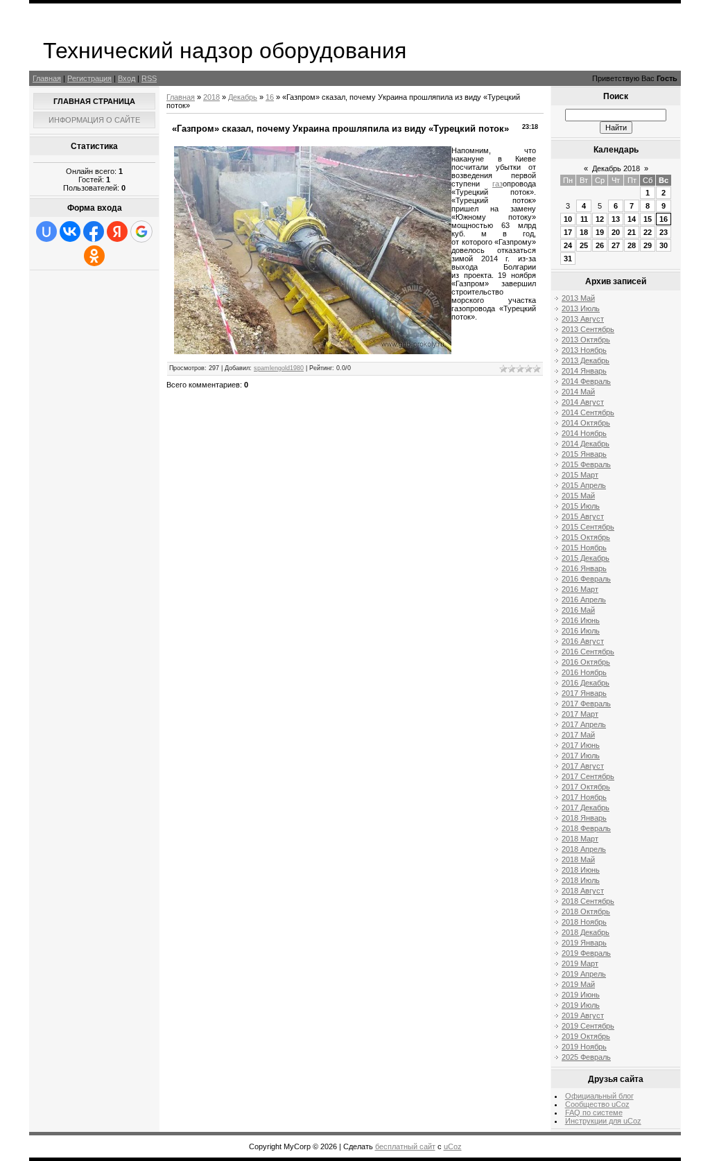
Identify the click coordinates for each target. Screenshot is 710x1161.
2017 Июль (581, 755)
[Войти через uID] (46, 231)
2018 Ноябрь (584, 922)
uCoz (453, 1146)
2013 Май (578, 298)
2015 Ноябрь (584, 547)
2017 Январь (584, 693)
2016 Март (580, 589)
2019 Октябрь (586, 1036)
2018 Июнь (581, 870)
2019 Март (580, 963)
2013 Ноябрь (584, 350)
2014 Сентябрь (588, 412)
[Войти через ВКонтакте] (70, 231)
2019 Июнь (581, 994)
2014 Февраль (586, 381)
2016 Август (583, 641)
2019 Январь (584, 943)
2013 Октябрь (586, 339)
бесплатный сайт (405, 1146)
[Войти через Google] (141, 231)
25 (584, 245)
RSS (149, 78)
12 (600, 219)
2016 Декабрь (585, 683)
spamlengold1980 (279, 368)
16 (270, 97)
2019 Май (578, 984)
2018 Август (583, 891)
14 (631, 219)
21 (631, 232)
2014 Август (583, 402)
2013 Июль (581, 308)
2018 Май (578, 859)
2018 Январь (584, 818)
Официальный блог (599, 1096)
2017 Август (583, 766)
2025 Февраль (586, 1057)
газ (497, 184)
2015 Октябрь (586, 537)
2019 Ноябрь (584, 1046)
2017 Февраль (586, 703)
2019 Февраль (586, 953)
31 (568, 258)
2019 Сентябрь (588, 1026)
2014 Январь (584, 371)
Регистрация (89, 78)
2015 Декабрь (585, 558)
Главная (47, 78)
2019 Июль (581, 1005)
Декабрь (242, 97)
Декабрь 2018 (616, 168)
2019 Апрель (584, 974)
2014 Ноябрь (584, 433)
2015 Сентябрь (588, 527)
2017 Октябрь (586, 787)
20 (616, 232)
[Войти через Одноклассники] (94, 255)
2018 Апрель (584, 849)
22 (647, 232)
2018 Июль (581, 880)
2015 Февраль (586, 464)
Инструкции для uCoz (603, 1121)
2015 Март (580, 475)
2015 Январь (584, 454)
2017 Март (580, 714)
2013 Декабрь (585, 360)
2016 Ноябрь (584, 672)
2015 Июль (581, 506)
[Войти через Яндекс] (117, 231)
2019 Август (583, 1015)
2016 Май (578, 610)
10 (568, 219)
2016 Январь (584, 568)
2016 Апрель (584, 599)
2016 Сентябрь (588, 651)
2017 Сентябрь (588, 776)
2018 (211, 97)
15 (647, 219)
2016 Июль (581, 631)
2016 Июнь (581, 620)
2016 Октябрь (586, 662)
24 (568, 245)
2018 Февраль (586, 828)
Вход (126, 78)
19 (600, 232)
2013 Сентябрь (588, 329)
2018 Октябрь (586, 911)
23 (663, 232)
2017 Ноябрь (584, 797)
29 (647, 245)
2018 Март (580, 839)
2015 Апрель (584, 485)
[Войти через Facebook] (93, 231)
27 (616, 245)
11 (584, 219)
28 (631, 245)
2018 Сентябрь (588, 901)
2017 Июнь (581, 745)
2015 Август (583, 516)
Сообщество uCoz (597, 1104)
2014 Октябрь (586, 423)
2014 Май (578, 391)
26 (600, 245)
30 (663, 245)
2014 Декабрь (585, 443)
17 (568, 232)
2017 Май (578, 735)
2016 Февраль (586, 579)
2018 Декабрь (585, 932)
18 (584, 232)
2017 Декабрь (585, 807)
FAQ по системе (594, 1112)
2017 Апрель (584, 724)
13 (616, 219)
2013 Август (583, 319)
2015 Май (578, 495)
